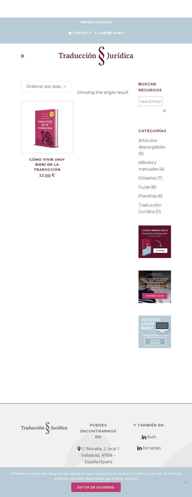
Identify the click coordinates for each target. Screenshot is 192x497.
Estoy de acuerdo (96, 487)
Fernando (152, 448)
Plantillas (147, 196)
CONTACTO (82, 33)
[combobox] (46, 86)
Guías (144, 187)
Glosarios (147, 178)
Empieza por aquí (96, 22)
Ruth (151, 437)
